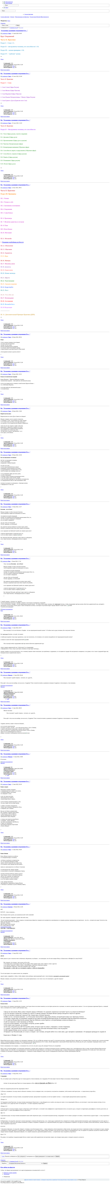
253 (13, 66)
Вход (6, 7)
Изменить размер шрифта (10, 1172)
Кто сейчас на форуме (8, 1167)
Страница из (14, 27)
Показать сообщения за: (11, 1156)
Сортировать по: (30, 1156)
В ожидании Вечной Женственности (39, 16)
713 (13, 617)
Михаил (10, 675)
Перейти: (4, 1163)
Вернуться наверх (5, 69)
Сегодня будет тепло (6, 927)
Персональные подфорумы (22, 16)
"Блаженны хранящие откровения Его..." (14, 30)
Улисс (8, 20)
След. (3, 1156)
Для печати (6, 1174)
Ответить (3, 23)
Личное (12, 16)
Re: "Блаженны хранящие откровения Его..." (15, 73)
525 (13, 943)
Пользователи (9, 1)
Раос (9, 561)
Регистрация (8, 3)
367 (13, 67)
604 (13, 944)
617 (13, 696)
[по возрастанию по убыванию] (53, 1156)
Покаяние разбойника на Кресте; (13, 242)
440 (13, 618)
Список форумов (28, 14)
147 (13, 697)
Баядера (10, 906)
